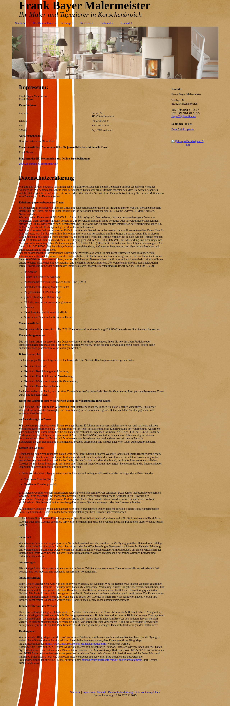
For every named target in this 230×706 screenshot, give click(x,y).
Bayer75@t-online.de (183, 116)
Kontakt (125, 23)
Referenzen (86, 23)
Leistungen (67, 23)
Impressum (88, 692)
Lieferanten (106, 23)
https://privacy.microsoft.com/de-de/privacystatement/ (112, 659)
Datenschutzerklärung (120, 692)
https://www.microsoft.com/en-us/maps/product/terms (76, 643)
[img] (115, 53)
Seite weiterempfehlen (147, 692)
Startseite (20, 23)
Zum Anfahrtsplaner (182, 129)
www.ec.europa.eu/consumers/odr (38, 163)
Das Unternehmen (43, 23)
